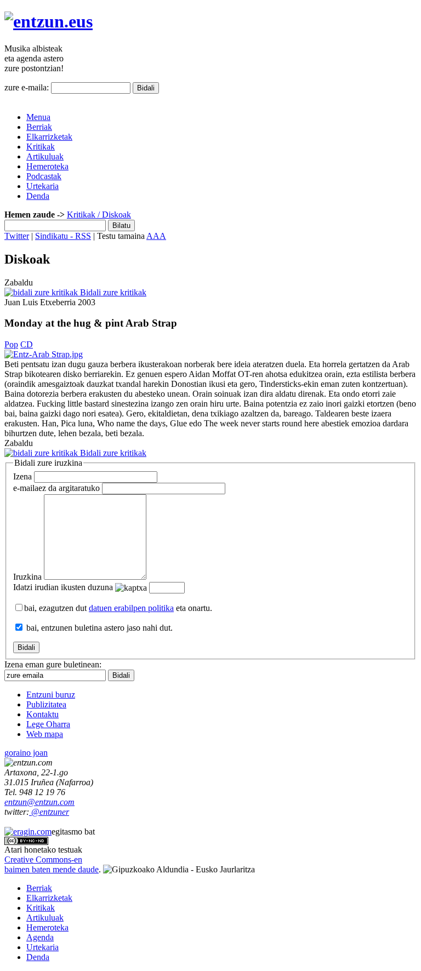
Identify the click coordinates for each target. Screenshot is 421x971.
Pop (11, 344)
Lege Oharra (48, 724)
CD (26, 344)
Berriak (39, 127)
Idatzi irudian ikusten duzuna (63, 587)
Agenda (40, 937)
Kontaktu (42, 714)
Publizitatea (46, 704)
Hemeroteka (47, 166)
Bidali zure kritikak (112, 292)
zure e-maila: (26, 87)
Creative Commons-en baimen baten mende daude (51, 864)
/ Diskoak (113, 214)
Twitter (16, 236)
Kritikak (40, 146)
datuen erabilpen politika (131, 608)
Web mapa (44, 734)
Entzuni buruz (50, 694)
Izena (22, 476)
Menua (38, 117)
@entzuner (49, 811)
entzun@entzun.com (39, 802)
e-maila (56, 488)
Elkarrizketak (49, 136)
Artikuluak (45, 156)
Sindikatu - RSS (63, 236)
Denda (37, 196)
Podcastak (43, 176)
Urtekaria (42, 186)
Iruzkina (27, 576)
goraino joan (26, 752)
